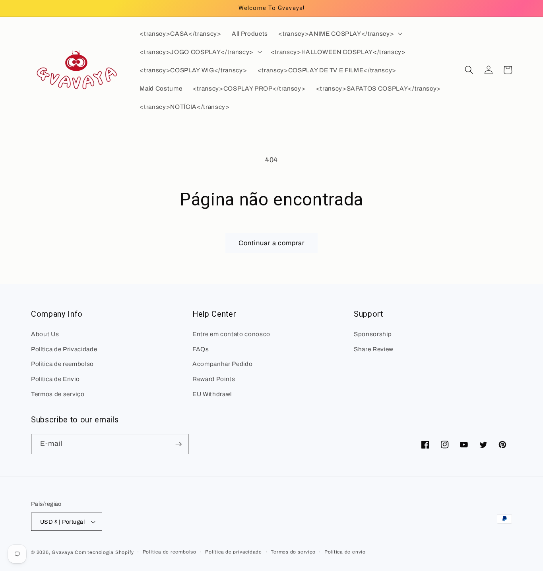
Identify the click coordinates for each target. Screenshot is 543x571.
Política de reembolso (169, 552)
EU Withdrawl (212, 394)
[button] (339, 34)
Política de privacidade (233, 552)
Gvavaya (62, 552)
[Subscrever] (178, 444)
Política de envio (345, 552)
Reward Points (213, 379)
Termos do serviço (293, 552)
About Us (45, 334)
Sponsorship (373, 334)
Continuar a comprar (272, 243)
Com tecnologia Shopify (104, 552)
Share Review (374, 349)
